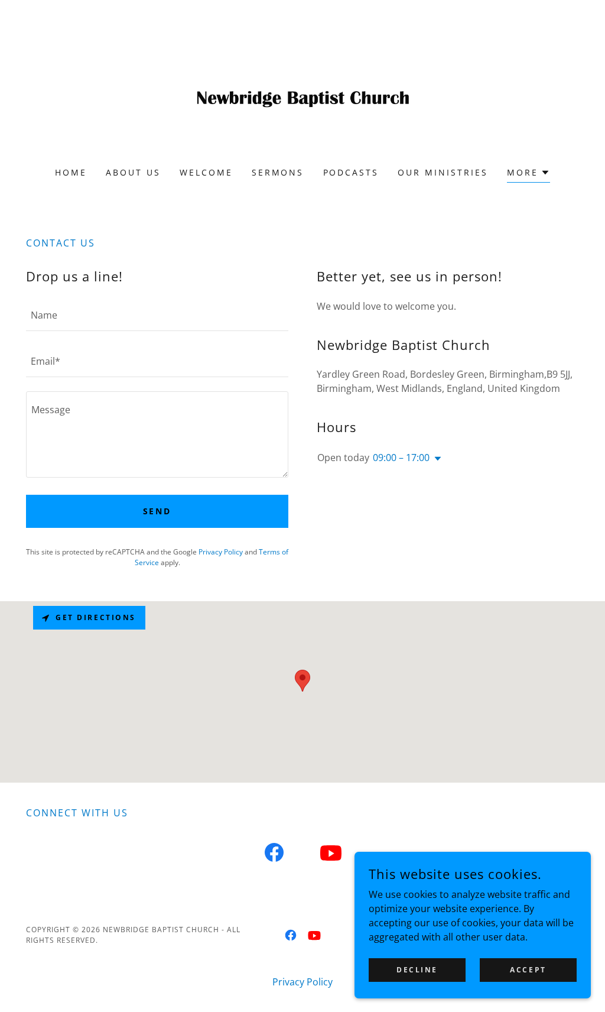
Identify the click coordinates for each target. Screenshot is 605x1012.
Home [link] (71, 172)
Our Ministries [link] (443, 172)
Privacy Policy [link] (221, 552)
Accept (528, 970)
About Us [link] (133, 172)
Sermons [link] (278, 172)
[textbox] (157, 315)
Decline (417, 970)
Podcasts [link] (351, 172)
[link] (302, 91)
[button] (528, 174)
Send (157, 511)
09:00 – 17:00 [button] (401, 457)
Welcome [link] (206, 172)
